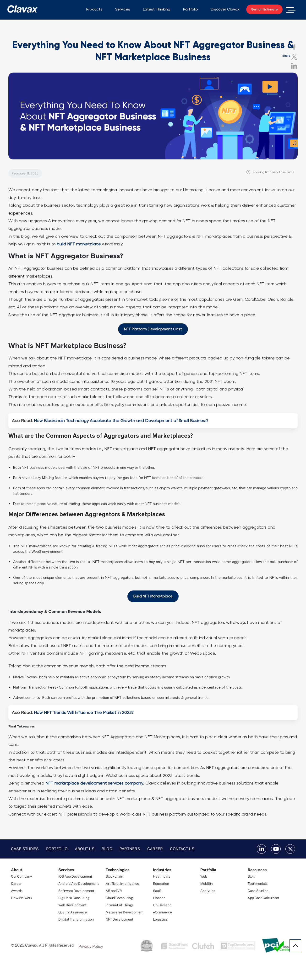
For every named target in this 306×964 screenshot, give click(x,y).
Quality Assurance (72, 912)
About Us (84, 849)
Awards (16, 891)
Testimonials (258, 883)
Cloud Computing (119, 898)
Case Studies (25, 849)
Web (203, 876)
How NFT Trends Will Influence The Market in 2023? (84, 712)
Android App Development (78, 883)
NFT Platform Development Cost (153, 329)
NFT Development (119, 919)
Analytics (207, 891)
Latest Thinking (156, 9)
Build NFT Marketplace (153, 596)
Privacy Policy (90, 946)
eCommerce (162, 912)
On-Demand (162, 905)
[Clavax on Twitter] (290, 849)
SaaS (157, 891)
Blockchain (114, 876)
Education (161, 883)
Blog (107, 849)
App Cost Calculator (263, 898)
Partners (130, 849)
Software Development (76, 891)
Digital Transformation (76, 919)
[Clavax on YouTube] (276, 849)
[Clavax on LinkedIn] (261, 849)
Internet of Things (120, 905)
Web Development (72, 905)
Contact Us (182, 849)
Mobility (206, 883)
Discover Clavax (225, 9)
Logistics (160, 919)
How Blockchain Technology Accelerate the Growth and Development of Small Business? (121, 420)
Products (94, 9)
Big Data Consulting (74, 898)
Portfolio (190, 9)
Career (155, 849)
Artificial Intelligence (122, 883)
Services (122, 9)
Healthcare (161, 876)
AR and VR (114, 891)
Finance (159, 898)
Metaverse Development (125, 912)
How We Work (21, 898)
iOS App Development (75, 876)
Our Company (21, 876)
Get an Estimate (264, 9)
